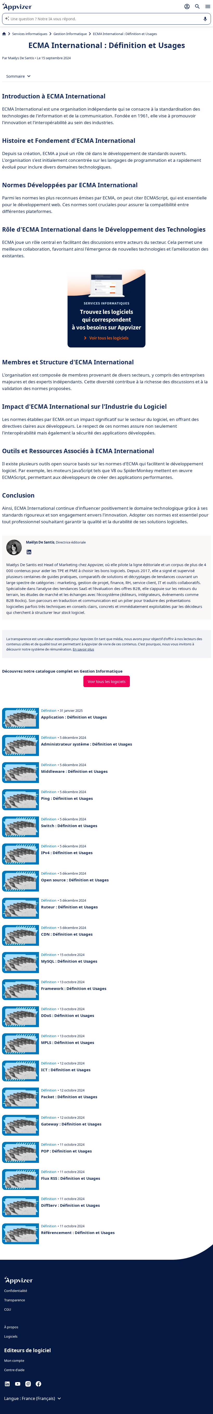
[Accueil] (4, 34)
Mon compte (14, 1360)
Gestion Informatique (70, 33)
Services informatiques (29, 33)
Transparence (14, 1300)
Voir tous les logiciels (106, 681)
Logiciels (10, 1336)
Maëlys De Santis (21, 58)
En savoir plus (83, 649)
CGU (7, 1309)
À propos (11, 1327)
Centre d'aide (14, 1370)
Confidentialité (15, 1290)
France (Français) (38, 1398)
